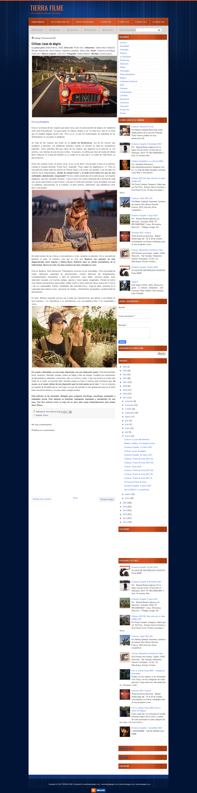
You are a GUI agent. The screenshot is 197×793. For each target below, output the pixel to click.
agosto (128, 417)
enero (127, 498)
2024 (125, 371)
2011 (125, 522)
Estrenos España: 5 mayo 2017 (145, 215)
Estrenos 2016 (158, 22)
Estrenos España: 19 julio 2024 (145, 267)
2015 (125, 507)
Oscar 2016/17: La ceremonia (136, 490)
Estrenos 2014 (55, 29)
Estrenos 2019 (105, 22)
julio (127, 421)
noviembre (129, 405)
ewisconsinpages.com (127, 784)
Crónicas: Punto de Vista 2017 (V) (138, 459)
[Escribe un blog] (65, 412)
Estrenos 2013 (72, 29)
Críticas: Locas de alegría (135, 451)
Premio (123, 113)
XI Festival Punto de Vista (135, 482)
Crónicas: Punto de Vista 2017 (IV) (138, 463)
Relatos (123, 78)
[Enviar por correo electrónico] (62, 412)
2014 (125, 510)
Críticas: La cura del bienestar (136, 439)
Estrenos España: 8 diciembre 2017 (146, 144)
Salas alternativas (127, 74)
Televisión (124, 64)
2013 (125, 514)
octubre (128, 409)
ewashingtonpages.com (91, 784)
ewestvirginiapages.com (109, 784)
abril (127, 432)
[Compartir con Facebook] (70, 412)
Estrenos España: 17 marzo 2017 (138, 447)
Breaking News (126, 748)
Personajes (124, 71)
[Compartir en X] (67, 412)
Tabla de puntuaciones (85, 22)
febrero (128, 494)
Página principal (38, 22)
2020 (125, 386)
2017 (125, 398)
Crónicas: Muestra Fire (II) (142, 127)
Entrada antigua (107, 499)
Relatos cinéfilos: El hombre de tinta (139, 443)
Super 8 (135, 282)
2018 (125, 394)
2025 (125, 367)
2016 (125, 503)
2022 (125, 378)
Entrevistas (125, 60)
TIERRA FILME (46, 8)
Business (123, 757)
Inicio (75, 498)
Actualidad (124, 46)
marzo (128, 436)
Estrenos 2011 (107, 29)
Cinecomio (124, 106)
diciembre (129, 401)
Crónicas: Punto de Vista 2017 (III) (138, 470)
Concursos (124, 103)
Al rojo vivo (124, 110)
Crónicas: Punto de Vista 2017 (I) (138, 478)
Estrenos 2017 (141, 22)
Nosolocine (124, 99)
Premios (123, 53)
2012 (125, 518)
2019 (125, 390)
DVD (122, 85)
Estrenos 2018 (123, 22)
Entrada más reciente (42, 499)
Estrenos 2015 (37, 29)
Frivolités (124, 88)
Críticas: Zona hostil (132, 467)
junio (127, 424)
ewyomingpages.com (143, 784)
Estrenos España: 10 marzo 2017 (138, 455)
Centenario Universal (128, 81)
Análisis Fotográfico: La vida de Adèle (147, 161)
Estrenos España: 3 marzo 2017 (137, 486)
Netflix (122, 67)
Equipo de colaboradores (130, 29)
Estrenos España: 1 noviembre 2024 (147, 728)
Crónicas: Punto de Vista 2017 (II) (138, 474)
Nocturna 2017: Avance (141, 233)
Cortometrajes (126, 92)
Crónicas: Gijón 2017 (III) (142, 198)
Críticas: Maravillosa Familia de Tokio (147, 250)
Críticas (45, 415)
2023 (125, 374)
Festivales (124, 50)
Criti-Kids (124, 95)
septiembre (130, 413)
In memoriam (125, 57)
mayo (127, 428)
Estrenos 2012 (90, 29)
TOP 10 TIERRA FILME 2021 (60, 22)
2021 (125, 382)
